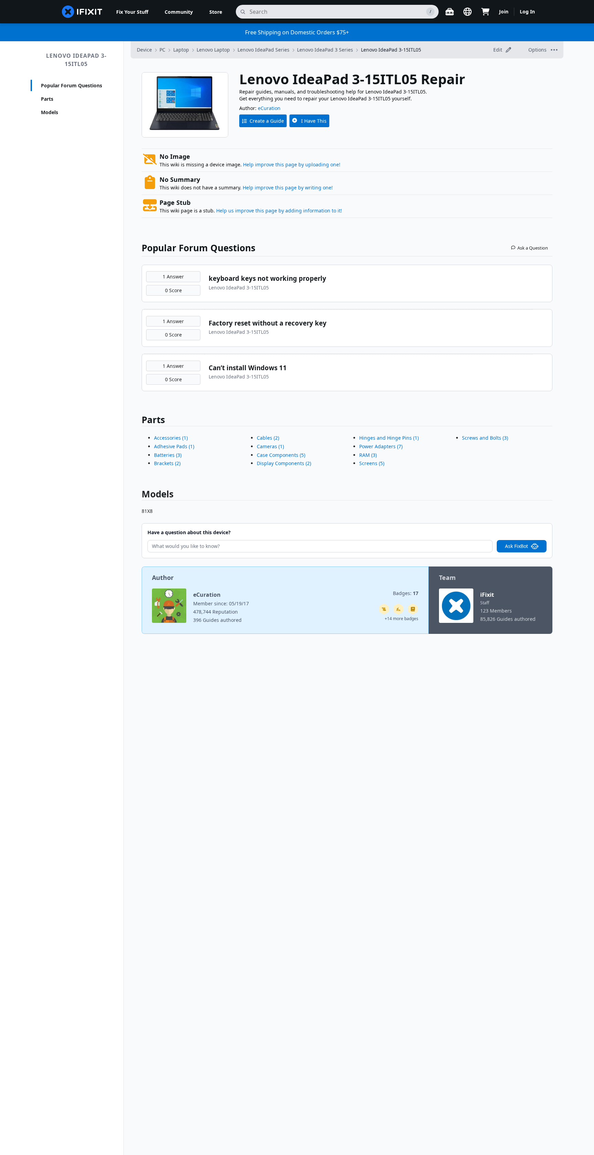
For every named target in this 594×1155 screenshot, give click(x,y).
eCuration (269, 108)
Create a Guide (267, 121)
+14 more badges (401, 619)
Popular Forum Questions (71, 85)
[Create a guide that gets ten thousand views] (383, 609)
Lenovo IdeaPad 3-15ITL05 (76, 60)
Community (179, 12)
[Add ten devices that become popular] (398, 609)
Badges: (405, 593)
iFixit (487, 594)
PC (162, 49)
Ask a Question (532, 248)
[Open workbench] (449, 12)
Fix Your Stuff (132, 12)
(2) (167, 463)
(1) (171, 437)
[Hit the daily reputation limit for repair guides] (412, 609)
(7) (381, 446)
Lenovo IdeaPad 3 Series (325, 49)
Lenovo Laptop (213, 49)
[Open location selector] (467, 12)
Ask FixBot (516, 546)
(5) (281, 455)
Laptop (181, 49)
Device (144, 49)
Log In (527, 11)
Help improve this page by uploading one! (291, 164)
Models (49, 112)
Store (215, 12)
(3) (168, 455)
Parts (47, 99)
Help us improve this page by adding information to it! (279, 210)
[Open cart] (485, 12)
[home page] (82, 12)
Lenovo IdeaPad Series (263, 49)
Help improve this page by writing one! (288, 187)
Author (163, 577)
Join (503, 11)
